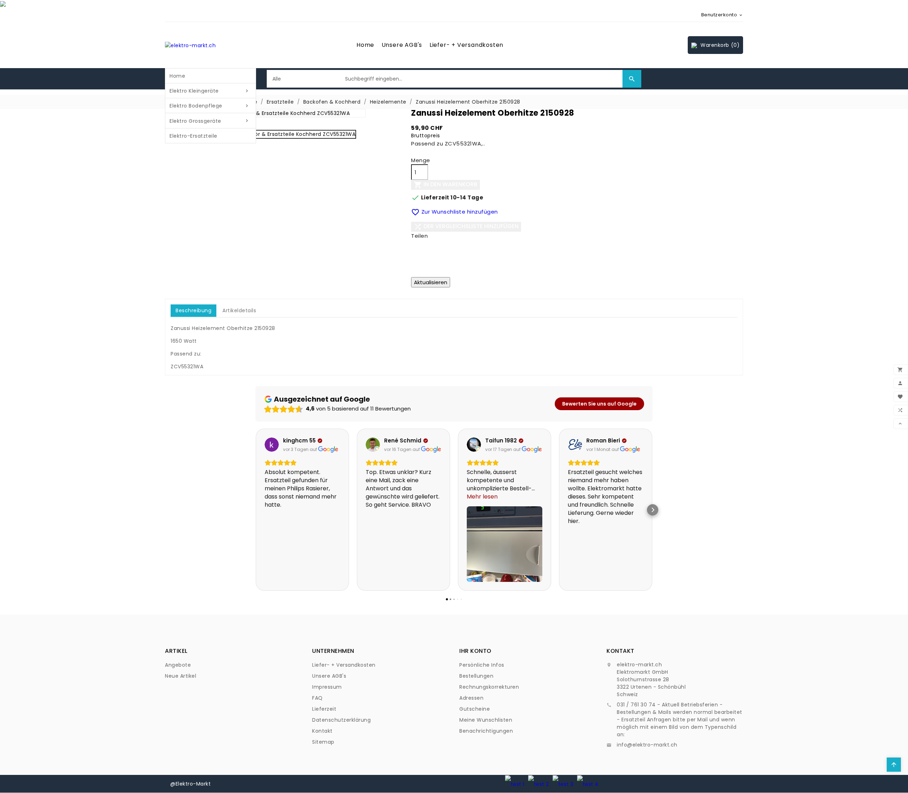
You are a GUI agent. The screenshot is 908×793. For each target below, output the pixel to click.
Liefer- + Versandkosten (466, 45)
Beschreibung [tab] (193, 310)
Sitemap (323, 741)
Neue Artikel (180, 675)
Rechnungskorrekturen (489, 686)
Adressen (471, 697)
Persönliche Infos (481, 664)
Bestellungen (476, 675)
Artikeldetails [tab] (239, 310)
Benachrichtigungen (486, 730)
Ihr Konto (475, 651)
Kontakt (322, 730)
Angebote (178, 664)
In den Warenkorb (445, 185)
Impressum (327, 686)
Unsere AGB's (402, 45)
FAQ (317, 697)
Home (365, 45)
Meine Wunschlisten (485, 719)
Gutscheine (474, 708)
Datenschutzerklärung (341, 719)
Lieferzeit (324, 708)
